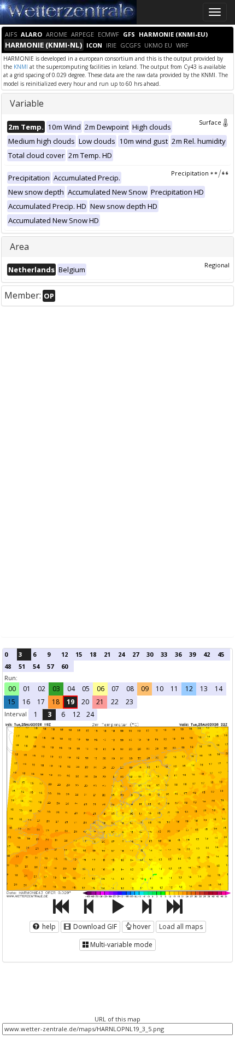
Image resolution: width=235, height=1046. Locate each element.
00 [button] (12, 688)
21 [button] (100, 701)
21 (107, 654)
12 (64, 654)
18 (93, 654)
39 (192, 654)
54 (36, 666)
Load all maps (181, 926)
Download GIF (94, 926)
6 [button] (63, 714)
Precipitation (190, 173)
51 (22, 666)
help (48, 926)
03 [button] (56, 688)
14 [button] (218, 688)
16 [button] (26, 701)
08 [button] (130, 688)
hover (142, 926)
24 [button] (90, 714)
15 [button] (11, 701)
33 (164, 654)
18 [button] (56, 701)
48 (7, 666)
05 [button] (86, 688)
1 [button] (36, 714)
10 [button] (159, 688)
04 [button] (71, 688)
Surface (210, 122)
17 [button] (41, 701)
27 (135, 654)
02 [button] (41, 688)
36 (178, 654)
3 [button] (49, 714)
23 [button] (129, 701)
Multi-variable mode (121, 944)
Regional (217, 265)
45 (221, 654)
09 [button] (145, 688)
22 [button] (115, 701)
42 (206, 654)
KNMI (21, 67)
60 (64, 666)
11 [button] (174, 688)
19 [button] (70, 701)
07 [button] (115, 688)
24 (121, 654)
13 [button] (204, 688)
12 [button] (189, 688)
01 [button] (27, 688)
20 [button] (85, 701)
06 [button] (100, 688)
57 (50, 666)
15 (78, 654)
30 (149, 654)
